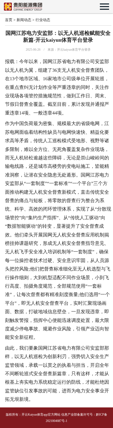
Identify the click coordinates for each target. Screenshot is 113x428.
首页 (8, 20)
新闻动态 (24, 20)
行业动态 (42, 20)
